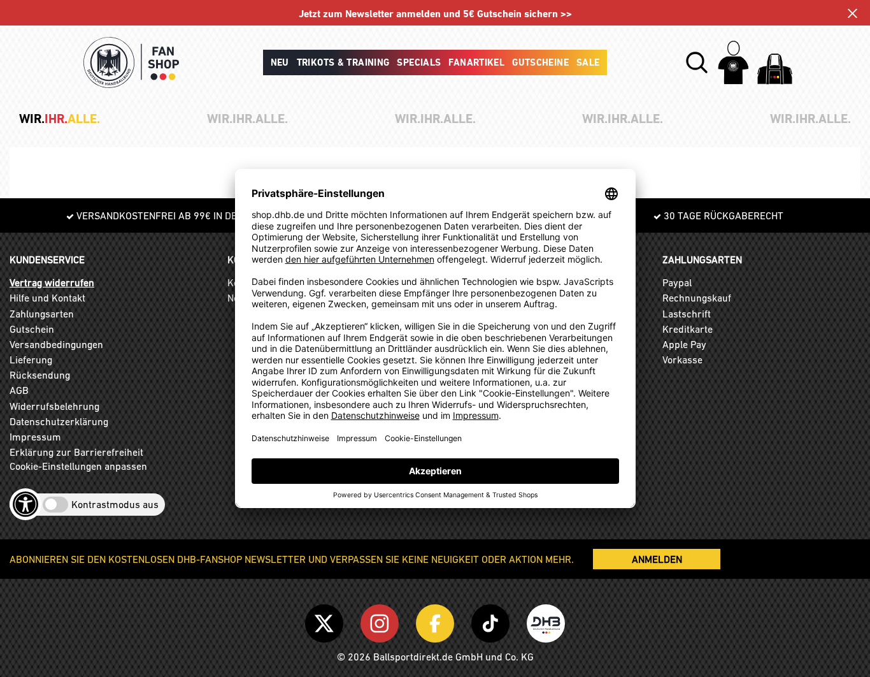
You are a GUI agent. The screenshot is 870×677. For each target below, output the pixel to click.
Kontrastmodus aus (115, 504)
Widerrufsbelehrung (54, 406)
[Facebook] (437, 621)
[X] (326, 621)
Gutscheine (540, 62)
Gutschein (32, 329)
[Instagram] (381, 621)
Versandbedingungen (56, 344)
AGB (19, 390)
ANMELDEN (657, 559)
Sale (588, 62)
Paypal (677, 282)
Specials (419, 62)
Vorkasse (682, 359)
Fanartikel (476, 62)
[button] (697, 62)
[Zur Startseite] (131, 62)
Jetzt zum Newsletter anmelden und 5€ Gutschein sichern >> (435, 14)
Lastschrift (686, 313)
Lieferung (31, 359)
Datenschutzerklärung (59, 421)
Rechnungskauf (696, 297)
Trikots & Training (343, 62)
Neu (280, 62)
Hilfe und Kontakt (47, 297)
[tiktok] (492, 621)
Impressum (35, 436)
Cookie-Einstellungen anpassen (78, 466)
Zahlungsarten (42, 313)
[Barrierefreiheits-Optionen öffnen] (25, 504)
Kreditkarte (687, 329)
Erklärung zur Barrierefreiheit (76, 452)
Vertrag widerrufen (52, 282)
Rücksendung (40, 375)
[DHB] (546, 621)
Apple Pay (684, 344)
